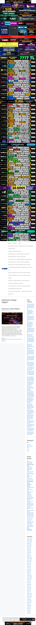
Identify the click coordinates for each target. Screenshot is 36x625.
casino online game (30, 521)
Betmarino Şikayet (29, 518)
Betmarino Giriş (29, 446)
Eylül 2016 (29, 608)
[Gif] (18, 101)
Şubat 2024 (29, 566)
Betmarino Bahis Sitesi (30, 465)
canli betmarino (29, 520)
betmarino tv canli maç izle (30, 511)
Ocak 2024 (29, 567)
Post (28, 449)
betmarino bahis (29, 463)
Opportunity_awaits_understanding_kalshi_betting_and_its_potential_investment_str (30, 318)
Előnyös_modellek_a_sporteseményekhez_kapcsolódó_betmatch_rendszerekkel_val (30, 340)
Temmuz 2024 (29, 558)
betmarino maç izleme (30, 497)
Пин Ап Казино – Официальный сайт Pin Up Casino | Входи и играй (19, 280)
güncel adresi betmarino (30, 525)
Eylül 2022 (29, 591)
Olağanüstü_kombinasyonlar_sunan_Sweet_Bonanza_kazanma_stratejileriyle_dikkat (30, 352)
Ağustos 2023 (29, 575)
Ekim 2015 (29, 609)
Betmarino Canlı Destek (29, 470)
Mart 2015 (29, 611)
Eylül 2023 (29, 573)
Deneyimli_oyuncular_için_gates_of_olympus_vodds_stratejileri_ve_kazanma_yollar (30, 373)
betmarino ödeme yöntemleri (30, 517)
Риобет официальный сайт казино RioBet (14, 288)
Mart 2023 (29, 582)
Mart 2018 (29, 603)
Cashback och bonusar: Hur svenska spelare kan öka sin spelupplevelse (30, 346)
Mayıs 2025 (29, 546)
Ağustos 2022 (29, 593)
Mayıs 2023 (29, 579)
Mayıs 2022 (29, 597)
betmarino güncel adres (30, 488)
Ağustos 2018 (29, 600)
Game (28, 447)
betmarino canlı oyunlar (30, 471)
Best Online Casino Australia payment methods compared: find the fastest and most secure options (30, 394)
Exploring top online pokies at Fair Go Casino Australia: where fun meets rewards (30, 417)
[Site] (18, 62)
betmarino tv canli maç (30, 509)
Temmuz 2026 (29, 540)
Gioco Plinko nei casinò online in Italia (14, 291)
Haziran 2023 (29, 578)
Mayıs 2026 (29, 543)
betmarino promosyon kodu (30, 503)
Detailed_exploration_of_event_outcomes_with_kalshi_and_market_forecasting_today (30, 306)
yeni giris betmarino (29, 530)
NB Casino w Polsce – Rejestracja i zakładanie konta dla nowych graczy (19, 264)
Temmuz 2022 (29, 594)
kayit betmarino (29, 528)
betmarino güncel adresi (30, 490)
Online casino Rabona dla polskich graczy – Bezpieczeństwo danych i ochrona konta (20, 268)
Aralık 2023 (29, 569)
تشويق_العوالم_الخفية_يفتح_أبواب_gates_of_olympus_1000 (30, 368)
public (28, 450)
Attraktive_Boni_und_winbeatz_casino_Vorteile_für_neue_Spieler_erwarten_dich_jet (30, 330)
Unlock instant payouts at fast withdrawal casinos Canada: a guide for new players (30, 406)
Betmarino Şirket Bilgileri (29, 519)
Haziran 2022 (29, 596)
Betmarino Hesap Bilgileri (11, 309)
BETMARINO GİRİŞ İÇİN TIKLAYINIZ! (18, 36)
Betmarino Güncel (29, 485)
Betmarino (9, 243)
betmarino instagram (29, 493)
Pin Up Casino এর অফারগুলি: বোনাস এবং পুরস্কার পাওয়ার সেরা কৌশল (30, 335)
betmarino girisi (29, 478)
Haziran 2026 (29, 541)
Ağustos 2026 (29, 538)
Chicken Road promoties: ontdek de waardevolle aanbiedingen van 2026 (30, 312)
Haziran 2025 (29, 544)
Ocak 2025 (29, 549)
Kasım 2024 (29, 552)
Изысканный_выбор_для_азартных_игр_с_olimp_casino (30, 429)
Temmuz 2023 (29, 576)
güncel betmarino (30, 526)
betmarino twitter (30, 512)
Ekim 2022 (29, 590)
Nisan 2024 (29, 563)
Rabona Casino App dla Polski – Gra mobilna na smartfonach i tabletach (19, 272)
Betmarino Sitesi (30, 504)
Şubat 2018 (29, 605)
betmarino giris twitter (30, 479)
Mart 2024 (29, 564)
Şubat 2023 (29, 584)
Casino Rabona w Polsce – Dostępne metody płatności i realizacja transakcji (20, 259)
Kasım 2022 (29, 588)
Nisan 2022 (29, 599)
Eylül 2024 (29, 555)
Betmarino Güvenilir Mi (30, 491)
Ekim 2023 (29, 572)
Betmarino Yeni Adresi (30, 515)
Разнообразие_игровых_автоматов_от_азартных (30, 422)
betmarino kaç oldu (29, 495)
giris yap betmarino (29, 524)
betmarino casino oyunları (30, 472)
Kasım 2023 (29, 570)
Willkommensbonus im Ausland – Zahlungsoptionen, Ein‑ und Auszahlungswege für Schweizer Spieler (20, 247)
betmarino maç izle (29, 496)
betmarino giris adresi (29, 477)
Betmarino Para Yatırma (29, 499)
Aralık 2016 (29, 606)
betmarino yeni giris (30, 516)
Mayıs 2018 (29, 602)
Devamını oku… (13, 335)
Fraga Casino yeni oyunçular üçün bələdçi (14, 251)
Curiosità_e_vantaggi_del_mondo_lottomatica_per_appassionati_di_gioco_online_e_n (30, 358)
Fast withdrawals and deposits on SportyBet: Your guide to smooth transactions (30, 324)
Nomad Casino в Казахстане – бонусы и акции (15, 283)
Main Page (14, 243)
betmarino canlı (29, 468)
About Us (19, 243)
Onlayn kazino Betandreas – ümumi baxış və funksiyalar (16, 256)
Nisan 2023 (29, 581)
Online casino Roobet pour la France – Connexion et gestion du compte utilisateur (19, 276)
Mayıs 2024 (29, 561)
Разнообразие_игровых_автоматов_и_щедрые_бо (30, 425)
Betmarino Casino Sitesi (30, 474)
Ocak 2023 (29, 585)
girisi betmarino (29, 523)
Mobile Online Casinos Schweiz (27, 291)
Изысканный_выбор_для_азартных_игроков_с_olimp (30, 433)
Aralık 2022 (29, 587)
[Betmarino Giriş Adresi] (4, 268)
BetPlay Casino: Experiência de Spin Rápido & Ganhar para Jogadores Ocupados (30, 400)
